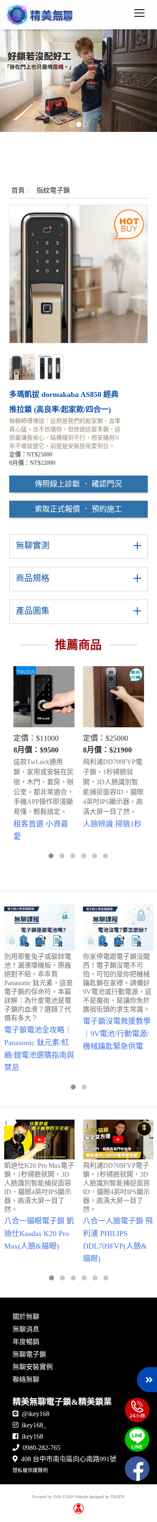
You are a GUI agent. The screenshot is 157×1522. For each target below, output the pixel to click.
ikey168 (32, 1436)
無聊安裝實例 (33, 1366)
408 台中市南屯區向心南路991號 (68, 1459)
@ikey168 (35, 1413)
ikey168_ (34, 1425)
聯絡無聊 (26, 1379)
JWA (57, 1496)
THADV (118, 1496)
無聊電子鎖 (29, 1354)
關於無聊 (26, 1316)
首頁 (18, 190)
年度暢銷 (26, 1341)
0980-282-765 (41, 1447)
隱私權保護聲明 (30, 1470)
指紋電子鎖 (53, 190)
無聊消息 (26, 1329)
